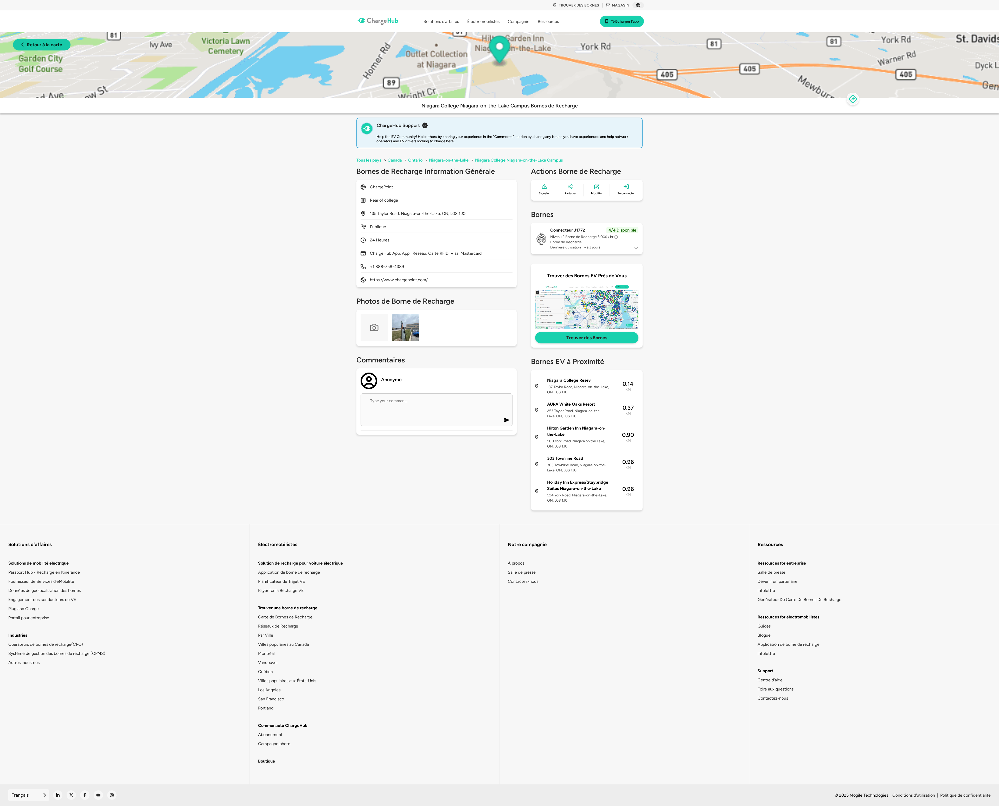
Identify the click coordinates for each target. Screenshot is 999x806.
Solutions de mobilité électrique (38, 563)
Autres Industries (24, 662)
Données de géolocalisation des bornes (44, 590)
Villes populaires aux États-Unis (287, 680)
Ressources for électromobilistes (788, 617)
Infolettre (766, 590)
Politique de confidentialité (965, 795)
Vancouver (268, 662)
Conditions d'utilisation (913, 795)
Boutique (266, 761)
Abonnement (270, 734)
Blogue (764, 635)
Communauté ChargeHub (283, 725)
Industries (17, 635)
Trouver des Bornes (586, 338)
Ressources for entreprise (782, 563)
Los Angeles (269, 689)
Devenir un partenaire (777, 581)
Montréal (266, 653)
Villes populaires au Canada (283, 644)
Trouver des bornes (579, 5)
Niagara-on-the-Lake (449, 160)
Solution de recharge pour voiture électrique (300, 563)
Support (765, 670)
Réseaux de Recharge (278, 626)
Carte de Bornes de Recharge (285, 617)
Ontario (415, 160)
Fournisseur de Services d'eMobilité (41, 581)
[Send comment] (506, 420)
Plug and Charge (23, 608)
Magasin (620, 5)
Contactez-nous (523, 581)
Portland (265, 708)
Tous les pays (368, 160)
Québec (265, 671)
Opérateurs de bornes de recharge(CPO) (45, 644)
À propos (516, 563)
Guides (764, 626)
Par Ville (265, 635)
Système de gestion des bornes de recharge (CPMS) (56, 653)
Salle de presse (522, 572)
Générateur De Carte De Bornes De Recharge (799, 599)
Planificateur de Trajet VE (281, 581)
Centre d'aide (770, 679)
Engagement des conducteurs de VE (42, 599)
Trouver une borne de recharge (287, 607)
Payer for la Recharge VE (281, 590)
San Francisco (271, 698)
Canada (395, 160)
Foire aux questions (775, 689)
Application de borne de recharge (289, 572)
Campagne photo (274, 743)
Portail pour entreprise (28, 617)
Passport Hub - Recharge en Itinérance (44, 572)
